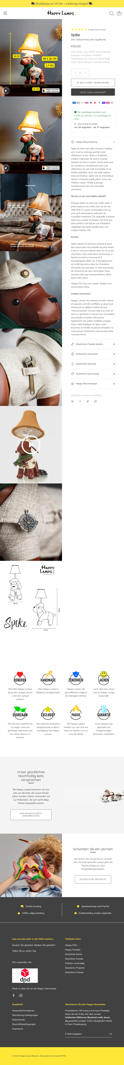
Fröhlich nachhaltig (74, 963)
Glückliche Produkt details (89, 344)
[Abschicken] (110, 1033)
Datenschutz (18, 1019)
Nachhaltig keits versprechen (31, 814)
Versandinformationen (23, 1010)
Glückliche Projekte (93, 879)
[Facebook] (13, 995)
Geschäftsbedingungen (24, 1024)
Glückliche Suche (73, 954)
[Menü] (5, 13)
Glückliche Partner (74, 972)
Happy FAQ (71, 945)
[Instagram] (20, 995)
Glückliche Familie (74, 958)
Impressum (17, 1028)
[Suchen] (111, 13)
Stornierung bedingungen (25, 1015)
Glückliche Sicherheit (86, 353)
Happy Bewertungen (86, 383)
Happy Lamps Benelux (29, 1056)
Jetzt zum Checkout (93, 92)
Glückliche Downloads (87, 373)
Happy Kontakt (72, 949)
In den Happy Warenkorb (93, 82)
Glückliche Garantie (85, 363)
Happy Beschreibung (86, 141)
